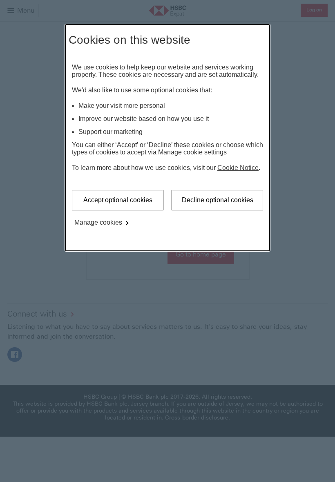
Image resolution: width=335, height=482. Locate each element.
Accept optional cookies (117, 199)
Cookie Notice (238, 167)
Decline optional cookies (217, 199)
